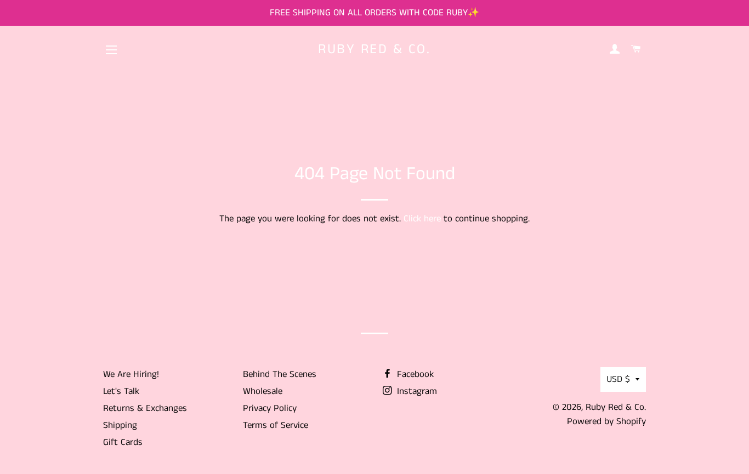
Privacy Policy (270, 408)
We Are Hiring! (131, 374)
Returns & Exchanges (145, 408)
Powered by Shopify (606, 421)
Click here (422, 218)
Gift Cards (123, 442)
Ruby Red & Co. (374, 49)
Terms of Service (275, 425)
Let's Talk (121, 391)
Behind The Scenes (279, 374)
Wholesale (262, 391)
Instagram (415, 391)
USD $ (618, 379)
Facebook (414, 374)
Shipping (120, 425)
